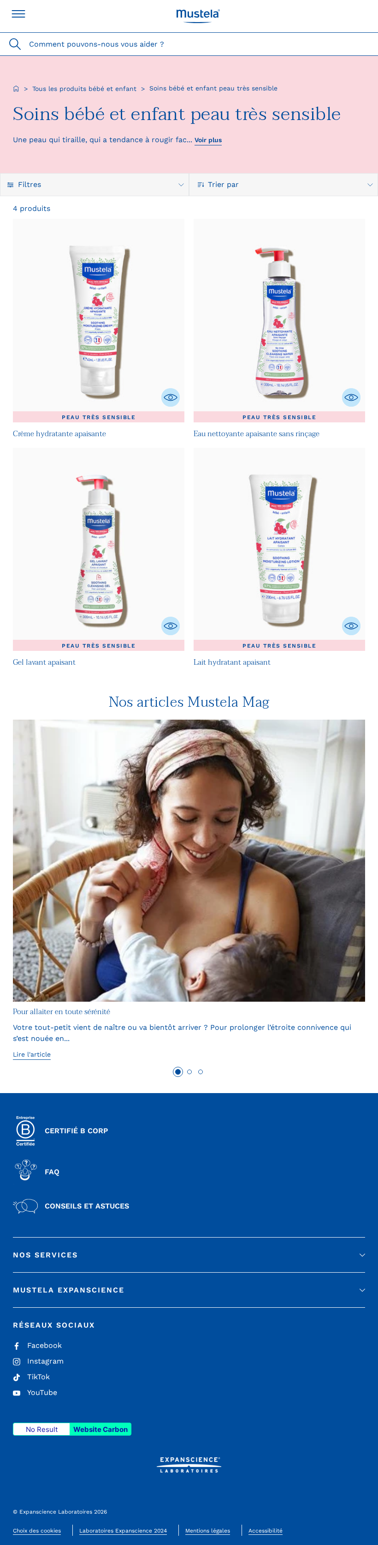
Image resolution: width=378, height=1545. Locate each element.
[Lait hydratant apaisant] (279, 549)
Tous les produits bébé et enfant (84, 88)
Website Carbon (100, 1429)
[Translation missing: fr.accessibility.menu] (18, 14)
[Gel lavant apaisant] (98, 549)
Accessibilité (265, 1530)
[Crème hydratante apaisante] (98, 320)
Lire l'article (32, 1054)
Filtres (29, 184)
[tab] (178, 1072)
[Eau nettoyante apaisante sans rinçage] (279, 320)
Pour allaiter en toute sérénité (61, 1011)
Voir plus (208, 140)
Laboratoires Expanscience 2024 (123, 1530)
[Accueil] (16, 88)
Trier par (224, 184)
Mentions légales (207, 1530)
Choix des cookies (37, 1530)
